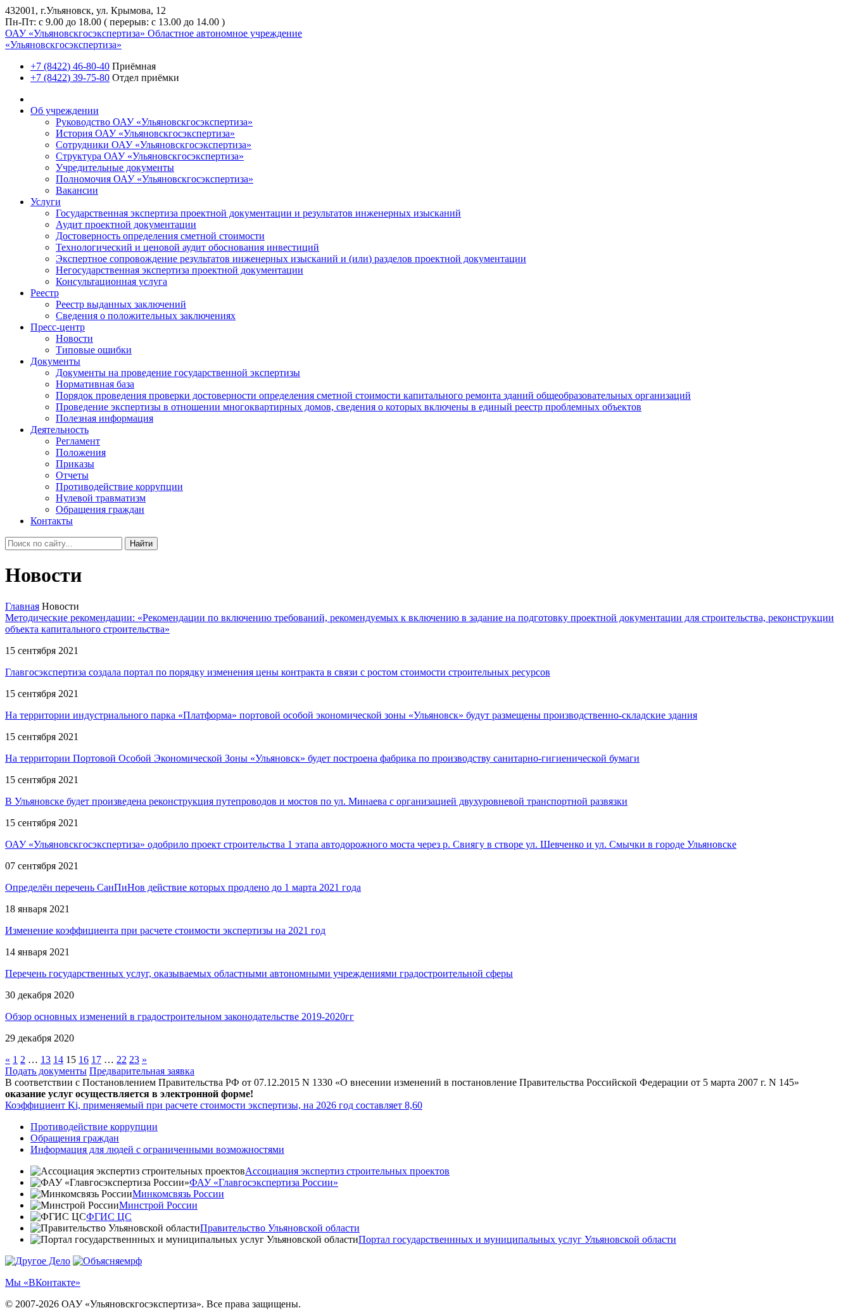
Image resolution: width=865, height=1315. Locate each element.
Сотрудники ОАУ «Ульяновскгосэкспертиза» (153, 144)
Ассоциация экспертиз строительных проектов (347, 1171)
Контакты (51, 520)
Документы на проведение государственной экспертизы (178, 372)
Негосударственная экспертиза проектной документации (179, 270)
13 (46, 1059)
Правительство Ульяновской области (280, 1228)
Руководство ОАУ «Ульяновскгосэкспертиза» (154, 121)
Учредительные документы (115, 167)
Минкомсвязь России (178, 1193)
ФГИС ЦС (109, 1216)
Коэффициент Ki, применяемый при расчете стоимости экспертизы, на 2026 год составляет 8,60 (213, 1105)
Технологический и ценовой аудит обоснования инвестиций (187, 247)
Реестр (44, 292)
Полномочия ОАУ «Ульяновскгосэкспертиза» (154, 178)
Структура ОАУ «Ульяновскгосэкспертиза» (150, 156)
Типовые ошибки (94, 349)
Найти (141, 543)
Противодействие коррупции (119, 486)
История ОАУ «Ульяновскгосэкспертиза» (145, 133)
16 (84, 1059)
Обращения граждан (100, 509)
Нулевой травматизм (101, 498)
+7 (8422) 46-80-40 (70, 66)
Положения (81, 452)
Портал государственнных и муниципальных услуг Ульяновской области (517, 1239)
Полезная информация (104, 418)
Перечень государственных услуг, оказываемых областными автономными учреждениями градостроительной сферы (259, 973)
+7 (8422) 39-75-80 (70, 77)
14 (58, 1059)
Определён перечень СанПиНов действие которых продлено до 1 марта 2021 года (183, 887)
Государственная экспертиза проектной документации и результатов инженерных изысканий (258, 213)
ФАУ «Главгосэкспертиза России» (263, 1182)
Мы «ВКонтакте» (42, 1282)
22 (122, 1059)
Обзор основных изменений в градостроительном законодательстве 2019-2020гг (179, 1016)
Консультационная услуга (111, 281)
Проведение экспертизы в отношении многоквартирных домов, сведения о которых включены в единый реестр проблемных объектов (348, 406)
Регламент (78, 441)
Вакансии (77, 190)
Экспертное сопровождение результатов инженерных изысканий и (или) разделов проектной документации (291, 258)
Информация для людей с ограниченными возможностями (157, 1149)
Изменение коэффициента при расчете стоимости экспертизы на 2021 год (165, 930)
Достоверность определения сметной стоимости (160, 235)
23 (134, 1059)
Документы (55, 361)
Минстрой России (158, 1205)
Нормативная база (95, 384)
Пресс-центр (57, 327)
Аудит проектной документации (126, 224)
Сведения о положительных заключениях (146, 315)
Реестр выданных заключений (121, 304)
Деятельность (59, 429)
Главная (22, 606)
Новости (74, 338)
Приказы (75, 463)
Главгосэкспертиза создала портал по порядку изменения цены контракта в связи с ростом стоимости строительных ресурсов (277, 672)
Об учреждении (64, 110)
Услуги (45, 201)
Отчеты (72, 475)
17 (96, 1059)
